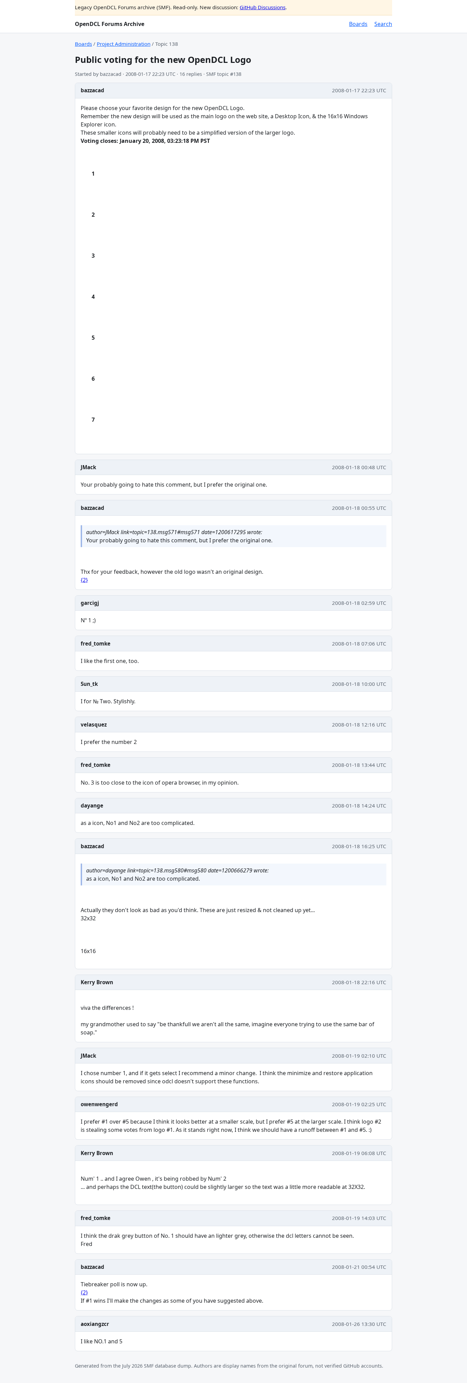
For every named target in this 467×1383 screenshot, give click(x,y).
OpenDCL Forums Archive (109, 24)
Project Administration (123, 43)
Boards (358, 24)
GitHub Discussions (262, 7)
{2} (84, 580)
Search (383, 24)
